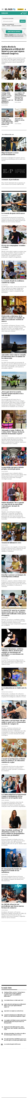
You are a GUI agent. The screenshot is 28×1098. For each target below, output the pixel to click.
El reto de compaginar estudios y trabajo (13, 246)
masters (8, 25)
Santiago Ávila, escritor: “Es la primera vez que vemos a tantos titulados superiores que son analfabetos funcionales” (7, 97)
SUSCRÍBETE (20, 9)
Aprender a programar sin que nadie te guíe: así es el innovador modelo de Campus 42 (13, 722)
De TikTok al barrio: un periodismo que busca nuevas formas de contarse (12, 906)
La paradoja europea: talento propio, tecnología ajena (12, 468)
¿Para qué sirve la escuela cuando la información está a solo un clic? (12, 393)
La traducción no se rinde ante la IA (13, 688)
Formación (4, 13)
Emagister (24, 13)
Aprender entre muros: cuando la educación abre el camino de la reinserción (13, 356)
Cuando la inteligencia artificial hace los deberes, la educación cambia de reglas (13, 760)
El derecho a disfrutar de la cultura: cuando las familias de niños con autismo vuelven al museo (13, 319)
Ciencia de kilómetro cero (11, 543)
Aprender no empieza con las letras (19, 120)
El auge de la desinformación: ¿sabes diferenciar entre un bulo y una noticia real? (7, 121)
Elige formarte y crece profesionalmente (9, 153)
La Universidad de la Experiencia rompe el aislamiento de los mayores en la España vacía (13, 796)
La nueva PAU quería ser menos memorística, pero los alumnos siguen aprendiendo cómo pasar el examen (13, 613)
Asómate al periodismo (10, 179)
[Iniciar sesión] (25, 9)
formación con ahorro (16, 25)
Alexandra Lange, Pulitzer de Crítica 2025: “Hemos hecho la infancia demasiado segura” (12, 432)
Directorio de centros (14, 31)
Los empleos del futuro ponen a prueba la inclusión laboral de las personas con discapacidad (20, 96)
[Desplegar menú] (2, 9)
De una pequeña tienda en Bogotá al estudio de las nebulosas (11, 870)
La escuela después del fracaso (13, 213)
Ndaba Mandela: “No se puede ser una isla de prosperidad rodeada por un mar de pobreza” (12, 505)
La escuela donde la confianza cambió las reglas (12, 281)
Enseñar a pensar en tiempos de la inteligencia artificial (13, 575)
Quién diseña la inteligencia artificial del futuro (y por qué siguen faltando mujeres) (12, 50)
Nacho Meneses (4, 56)
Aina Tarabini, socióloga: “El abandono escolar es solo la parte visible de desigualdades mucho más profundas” (12, 832)
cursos (3, 25)
